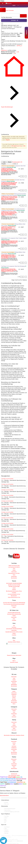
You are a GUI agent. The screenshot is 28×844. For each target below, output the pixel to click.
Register (8, 139)
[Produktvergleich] (21, 5)
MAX (5, 821)
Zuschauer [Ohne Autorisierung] (14, 614)
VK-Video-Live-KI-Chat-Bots (7, 478)
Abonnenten (14, 571)
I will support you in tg (16, 145)
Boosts (14, 697)
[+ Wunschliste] (23, 176)
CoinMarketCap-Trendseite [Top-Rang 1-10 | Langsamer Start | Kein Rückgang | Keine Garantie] (9, 270)
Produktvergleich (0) (17, 162)
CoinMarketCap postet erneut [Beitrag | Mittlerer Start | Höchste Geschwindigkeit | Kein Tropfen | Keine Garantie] (8, 256)
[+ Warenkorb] (26, 176)
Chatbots (6, 831)
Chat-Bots (14, 592)
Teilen (14, 574)
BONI (14, 5)
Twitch (5, 817)
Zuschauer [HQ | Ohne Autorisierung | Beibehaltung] (14, 602)
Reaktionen (14, 694)
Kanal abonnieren (4, 795)
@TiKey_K (19, 45)
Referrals (14, 696)
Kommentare (14, 576)
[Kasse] (25, 5)
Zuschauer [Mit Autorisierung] (14, 612)
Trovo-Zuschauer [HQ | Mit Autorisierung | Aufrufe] (14, 604)
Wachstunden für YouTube (14, 573)
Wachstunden (14, 753)
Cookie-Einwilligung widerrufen (11, 811)
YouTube (6, 816)
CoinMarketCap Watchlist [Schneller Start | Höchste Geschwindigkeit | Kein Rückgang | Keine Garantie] (9, 183)
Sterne (14, 703)
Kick (5, 819)
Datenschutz (7, 810)
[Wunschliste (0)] (19, 5)
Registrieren (4, 50)
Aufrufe (14, 570)
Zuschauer (14, 716)
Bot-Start (14, 699)
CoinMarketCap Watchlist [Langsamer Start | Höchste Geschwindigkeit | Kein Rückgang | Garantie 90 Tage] (8, 170)
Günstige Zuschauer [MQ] (14, 586)
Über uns (6, 804)
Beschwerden (14, 578)
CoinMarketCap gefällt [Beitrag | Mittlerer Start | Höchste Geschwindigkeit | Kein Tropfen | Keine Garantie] (8, 228)
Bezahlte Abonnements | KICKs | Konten (14, 631)
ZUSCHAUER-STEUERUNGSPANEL (14, 583)
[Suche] (23, 16)
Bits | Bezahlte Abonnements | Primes (14, 591)
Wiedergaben (14, 684)
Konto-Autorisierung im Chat (14, 597)
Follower (14, 589)
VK (5, 822)
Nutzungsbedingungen (9, 808)
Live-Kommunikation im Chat (14, 594)
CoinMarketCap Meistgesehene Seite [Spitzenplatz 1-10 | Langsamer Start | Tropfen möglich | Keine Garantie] (9, 242)
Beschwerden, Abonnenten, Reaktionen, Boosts (14, 735)
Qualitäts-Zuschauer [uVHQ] (14, 584)
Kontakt (6, 802)
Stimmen (14, 683)
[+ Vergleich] (21, 176)
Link (18, 51)
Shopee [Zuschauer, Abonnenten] (14, 655)
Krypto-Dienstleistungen (7, 107)
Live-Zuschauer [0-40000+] (14, 567)
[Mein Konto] (17, 5)
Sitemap (6, 833)
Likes (14, 568)
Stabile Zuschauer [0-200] (14, 565)
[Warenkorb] (23, 5)
